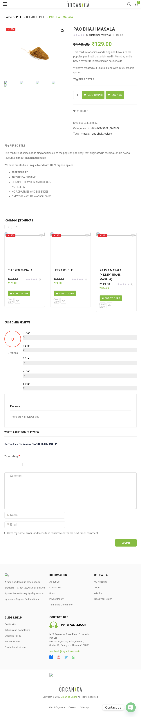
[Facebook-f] (51, 657)
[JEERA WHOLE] (70, 248)
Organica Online (69, 697)
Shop (52, 593)
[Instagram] (58, 657)
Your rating (12, 456)
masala (85, 133)
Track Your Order (103, 599)
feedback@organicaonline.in (64, 651)
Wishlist (98, 593)
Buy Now (117, 95)
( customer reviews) (98, 35)
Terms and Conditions (61, 604)
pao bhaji (97, 133)
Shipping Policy (13, 635)
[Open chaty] (131, 707)
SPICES (19, 17)
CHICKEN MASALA (20, 270)
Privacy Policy (56, 599)
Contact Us (55, 587)
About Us (54, 581)
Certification (11, 624)
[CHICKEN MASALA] (25, 248)
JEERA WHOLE (63, 270)
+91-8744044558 (73, 625)
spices (108, 133)
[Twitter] (66, 657)
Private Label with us (15, 647)
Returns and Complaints (17, 630)
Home (8, 17)
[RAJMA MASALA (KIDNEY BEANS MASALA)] (116, 248)
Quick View (11, 300)
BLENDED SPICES (36, 17)
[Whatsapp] (73, 657)
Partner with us (12, 641)
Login (97, 587)
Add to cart (95, 95)
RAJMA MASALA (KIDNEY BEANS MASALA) (111, 275)
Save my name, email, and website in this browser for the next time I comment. (53, 533)
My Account (100, 581)
